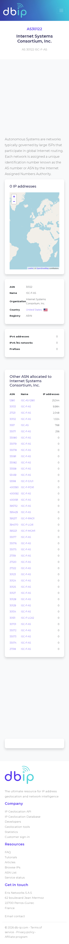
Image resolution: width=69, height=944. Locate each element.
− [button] (14, 201)
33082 (13, 462)
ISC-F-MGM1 (28, 530)
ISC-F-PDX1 (27, 487)
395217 (13, 518)
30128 (13, 599)
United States (34, 309)
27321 (13, 412)
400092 (14, 493)
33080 (13, 437)
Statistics (11, 832)
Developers (13, 821)
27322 (13, 568)
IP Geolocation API (18, 811)
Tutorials (11, 857)
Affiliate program (16, 936)
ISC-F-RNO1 (27, 518)
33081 (13, 456)
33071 (13, 431)
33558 (13, 468)
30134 (13, 611)
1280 (12, 400)
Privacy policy (25, 932)
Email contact (15, 916)
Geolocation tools (17, 826)
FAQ (8, 852)
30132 (13, 419)
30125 (13, 586)
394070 (14, 524)
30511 (12, 617)
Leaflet (30, 268)
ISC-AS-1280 (28, 400)
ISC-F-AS (26, 406)
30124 (13, 580)
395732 (13, 506)
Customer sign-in (17, 837)
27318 (13, 649)
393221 (13, 530)
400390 (14, 487)
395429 (14, 512)
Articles (10, 862)
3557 (12, 425)
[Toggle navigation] (61, 10)
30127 (13, 593)
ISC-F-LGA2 (27, 617)
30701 (13, 624)
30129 (13, 605)
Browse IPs (12, 867)
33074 (13, 642)
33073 (13, 636)
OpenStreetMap (42, 268)
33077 (13, 537)
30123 (13, 574)
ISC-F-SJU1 (27, 481)
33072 (13, 630)
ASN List (11, 872)
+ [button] (14, 197)
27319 (13, 555)
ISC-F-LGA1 (27, 524)
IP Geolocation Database (22, 816)
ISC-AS (25, 425)
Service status (15, 877)
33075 (13, 549)
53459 (13, 475)
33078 (13, 450)
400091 (14, 499)
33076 (13, 543)
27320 (13, 562)
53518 (13, 481)
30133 (13, 406)
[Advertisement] (34, 101)
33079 (13, 443)
